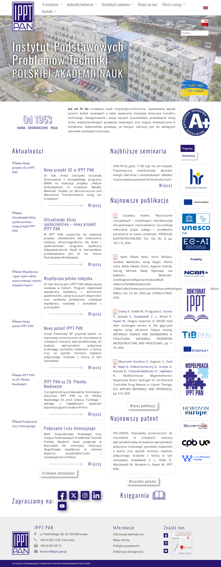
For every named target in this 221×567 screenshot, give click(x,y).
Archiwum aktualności (58, 473)
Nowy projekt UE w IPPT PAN (69, 170)
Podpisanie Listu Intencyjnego (70, 428)
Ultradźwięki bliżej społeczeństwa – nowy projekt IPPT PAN (70, 224)
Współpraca (68, 278)
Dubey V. (124, 311)
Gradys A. (165, 367)
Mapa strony (121, 540)
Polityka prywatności (126, 546)
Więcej (95, 205)
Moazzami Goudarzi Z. (133, 361)
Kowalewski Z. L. (145, 316)
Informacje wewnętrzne (128, 534)
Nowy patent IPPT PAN (63, 328)
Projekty (196, 259)
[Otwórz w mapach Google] (181, 543)
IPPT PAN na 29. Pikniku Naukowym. (65, 383)
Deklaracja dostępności (128, 552)
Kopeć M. (119, 321)
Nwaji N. (123, 367)
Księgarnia (134, 494)
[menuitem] (52, 4)
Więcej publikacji (143, 405)
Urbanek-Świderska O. (143, 371)
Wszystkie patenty (142, 481)
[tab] (187, 148)
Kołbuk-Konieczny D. (143, 367)
